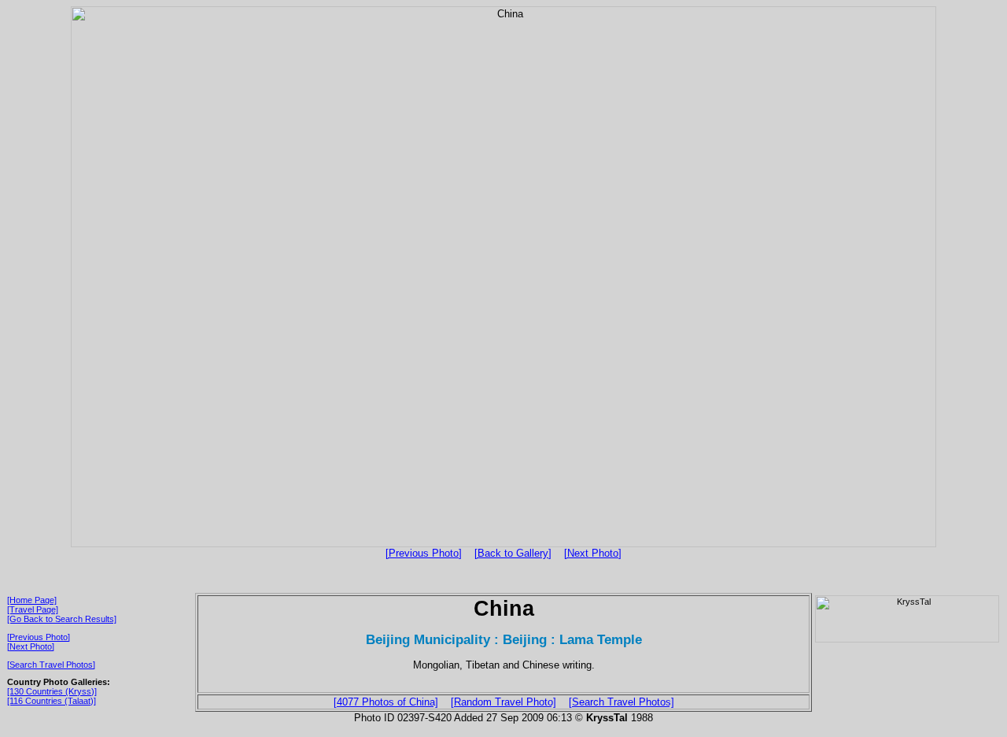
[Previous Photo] (423, 553)
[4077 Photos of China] (386, 702)
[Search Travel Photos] (51, 664)
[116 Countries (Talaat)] (51, 701)
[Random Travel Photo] (503, 702)
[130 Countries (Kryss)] (52, 691)
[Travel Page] (32, 609)
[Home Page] (32, 600)
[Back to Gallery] (512, 553)
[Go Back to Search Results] (61, 619)
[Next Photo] (593, 553)
